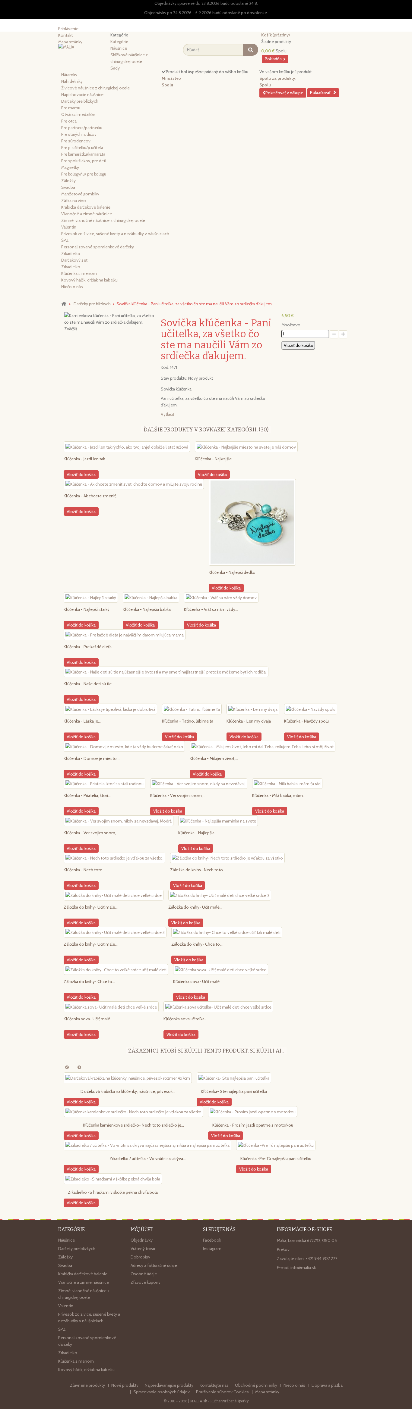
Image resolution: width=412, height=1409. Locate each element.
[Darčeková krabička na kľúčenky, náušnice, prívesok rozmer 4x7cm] (128, 1077)
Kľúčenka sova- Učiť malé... (197, 981)
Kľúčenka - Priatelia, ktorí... (87, 795)
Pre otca (69, 121)
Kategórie (119, 41)
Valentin (68, 227)
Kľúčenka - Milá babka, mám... (279, 795)
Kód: (165, 367)
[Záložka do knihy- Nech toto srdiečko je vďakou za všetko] (227, 858)
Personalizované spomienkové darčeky (97, 247)
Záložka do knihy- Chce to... (197, 944)
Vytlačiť (167, 414)
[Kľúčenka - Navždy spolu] (310, 709)
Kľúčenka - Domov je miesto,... (92, 758)
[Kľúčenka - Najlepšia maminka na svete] (218, 820)
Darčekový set (74, 260)
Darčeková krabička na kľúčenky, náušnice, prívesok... (128, 1091)
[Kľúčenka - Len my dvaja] (253, 709)
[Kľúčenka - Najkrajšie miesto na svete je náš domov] (246, 446)
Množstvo (290, 325)
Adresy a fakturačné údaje (154, 1265)
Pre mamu (70, 107)
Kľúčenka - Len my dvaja (249, 721)
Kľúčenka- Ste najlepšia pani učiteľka (234, 1091)
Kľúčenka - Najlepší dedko (232, 572)
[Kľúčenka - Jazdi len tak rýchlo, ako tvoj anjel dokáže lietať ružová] (127, 446)
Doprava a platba (327, 1385)
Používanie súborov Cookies (223, 1392)
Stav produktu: (174, 378)
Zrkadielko (70, 253)
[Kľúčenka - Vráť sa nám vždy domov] (221, 597)
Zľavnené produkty (88, 1385)
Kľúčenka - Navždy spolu (306, 721)
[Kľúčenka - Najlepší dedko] (252, 522)
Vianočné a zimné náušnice (86, 213)
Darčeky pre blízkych (79, 101)
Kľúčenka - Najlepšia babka (147, 609)
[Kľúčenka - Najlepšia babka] (151, 597)
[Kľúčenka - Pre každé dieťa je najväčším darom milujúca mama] (124, 634)
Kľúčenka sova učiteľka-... (186, 1019)
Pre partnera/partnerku (81, 127)
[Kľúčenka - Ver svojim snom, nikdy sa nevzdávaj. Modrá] (118, 820)
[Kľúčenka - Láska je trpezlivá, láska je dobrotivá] (110, 709)
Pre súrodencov (75, 141)
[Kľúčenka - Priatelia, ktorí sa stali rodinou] (104, 783)
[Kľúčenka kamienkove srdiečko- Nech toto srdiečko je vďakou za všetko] (133, 1111)
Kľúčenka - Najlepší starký (86, 609)
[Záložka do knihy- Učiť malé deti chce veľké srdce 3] (115, 932)
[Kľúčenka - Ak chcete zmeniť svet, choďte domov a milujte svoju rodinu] (134, 484)
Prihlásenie (68, 28)
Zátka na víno (73, 200)
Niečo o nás (72, 286)
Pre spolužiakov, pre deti (83, 160)
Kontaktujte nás (215, 1385)
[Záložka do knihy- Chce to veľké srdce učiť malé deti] (116, 969)
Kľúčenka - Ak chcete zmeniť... (91, 496)
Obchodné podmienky (256, 1385)
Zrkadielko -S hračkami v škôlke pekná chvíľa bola (113, 1192)
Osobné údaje (144, 1274)
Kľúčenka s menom (79, 273)
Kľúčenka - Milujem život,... (214, 758)
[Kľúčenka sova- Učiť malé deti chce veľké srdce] (220, 969)
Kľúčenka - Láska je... (82, 721)
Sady (115, 68)
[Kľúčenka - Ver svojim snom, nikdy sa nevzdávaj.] (198, 783)
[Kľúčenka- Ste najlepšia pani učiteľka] (234, 1077)
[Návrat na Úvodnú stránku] (63, 303)
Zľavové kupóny (145, 1282)
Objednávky (142, 1240)
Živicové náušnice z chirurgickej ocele (95, 88)
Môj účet (142, 1229)
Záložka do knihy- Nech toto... (198, 869)
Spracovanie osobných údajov (162, 1392)
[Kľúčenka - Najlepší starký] (91, 597)
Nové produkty (125, 1385)
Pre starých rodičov (79, 134)
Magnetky (70, 167)
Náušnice (118, 48)
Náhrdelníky (72, 81)
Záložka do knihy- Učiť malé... (91, 907)
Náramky (69, 74)
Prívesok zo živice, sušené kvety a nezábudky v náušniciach (115, 233)
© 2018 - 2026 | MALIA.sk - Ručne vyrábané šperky (206, 1401)
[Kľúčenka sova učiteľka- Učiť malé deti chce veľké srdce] (218, 1006)
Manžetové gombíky (80, 194)
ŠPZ (65, 240)
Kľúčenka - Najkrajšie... (214, 459)
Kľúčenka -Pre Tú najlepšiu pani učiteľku (275, 1158)
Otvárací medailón (78, 114)
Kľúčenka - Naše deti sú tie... (89, 683)
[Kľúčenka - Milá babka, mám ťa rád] (287, 783)
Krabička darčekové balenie (85, 207)
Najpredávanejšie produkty (169, 1385)
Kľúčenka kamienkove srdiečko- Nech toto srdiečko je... (133, 1125)
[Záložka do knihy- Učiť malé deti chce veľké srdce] (113, 895)
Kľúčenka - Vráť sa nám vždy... (211, 609)
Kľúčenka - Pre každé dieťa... (89, 646)
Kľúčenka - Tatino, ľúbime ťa (187, 721)
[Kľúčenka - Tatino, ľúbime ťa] (192, 709)
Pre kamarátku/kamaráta (83, 154)
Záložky (68, 180)
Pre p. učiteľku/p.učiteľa (82, 147)
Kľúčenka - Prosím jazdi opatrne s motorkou (252, 1125)
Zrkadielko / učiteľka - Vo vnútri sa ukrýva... (147, 1158)
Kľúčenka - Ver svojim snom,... (177, 795)
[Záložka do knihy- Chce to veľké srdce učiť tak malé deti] (226, 932)
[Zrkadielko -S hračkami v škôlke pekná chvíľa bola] (113, 1178)
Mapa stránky (267, 1392)
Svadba (68, 187)
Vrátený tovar (143, 1248)
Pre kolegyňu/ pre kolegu (83, 174)
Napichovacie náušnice (82, 94)
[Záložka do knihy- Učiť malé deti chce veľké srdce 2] (219, 895)
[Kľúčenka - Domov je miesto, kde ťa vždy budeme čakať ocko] (124, 746)
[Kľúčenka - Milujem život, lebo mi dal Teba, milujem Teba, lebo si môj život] (262, 746)
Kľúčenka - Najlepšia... (197, 832)
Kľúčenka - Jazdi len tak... (86, 459)
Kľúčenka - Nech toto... (84, 869)
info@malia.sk (303, 1267)
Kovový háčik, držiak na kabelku (89, 280)
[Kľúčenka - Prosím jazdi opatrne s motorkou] (252, 1111)
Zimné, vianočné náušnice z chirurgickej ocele (103, 220)
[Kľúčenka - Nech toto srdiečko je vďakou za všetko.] (114, 858)
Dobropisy (140, 1257)
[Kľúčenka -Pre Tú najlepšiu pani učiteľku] (275, 1145)
